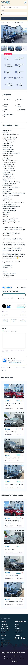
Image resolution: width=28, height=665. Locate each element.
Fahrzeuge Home (18, 630)
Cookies (2, 638)
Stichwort (3, 5)
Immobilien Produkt (5, 628)
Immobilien (17, 628)
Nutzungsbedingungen (5, 642)
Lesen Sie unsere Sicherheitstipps (14, 362)
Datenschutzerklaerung (5, 640)
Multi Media (3, 632)
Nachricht (21, 306)
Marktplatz (17, 624)
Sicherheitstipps (4, 644)
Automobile (6, 22)
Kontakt (2, 646)
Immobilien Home (18, 632)
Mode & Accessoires (5, 630)
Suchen (14, 18)
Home (2, 22)
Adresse (2, 10)
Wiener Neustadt (11, 22)
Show (23, 311)
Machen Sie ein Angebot (14, 294)
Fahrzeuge (17, 626)
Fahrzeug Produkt (4, 626)
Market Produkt (4, 624)
